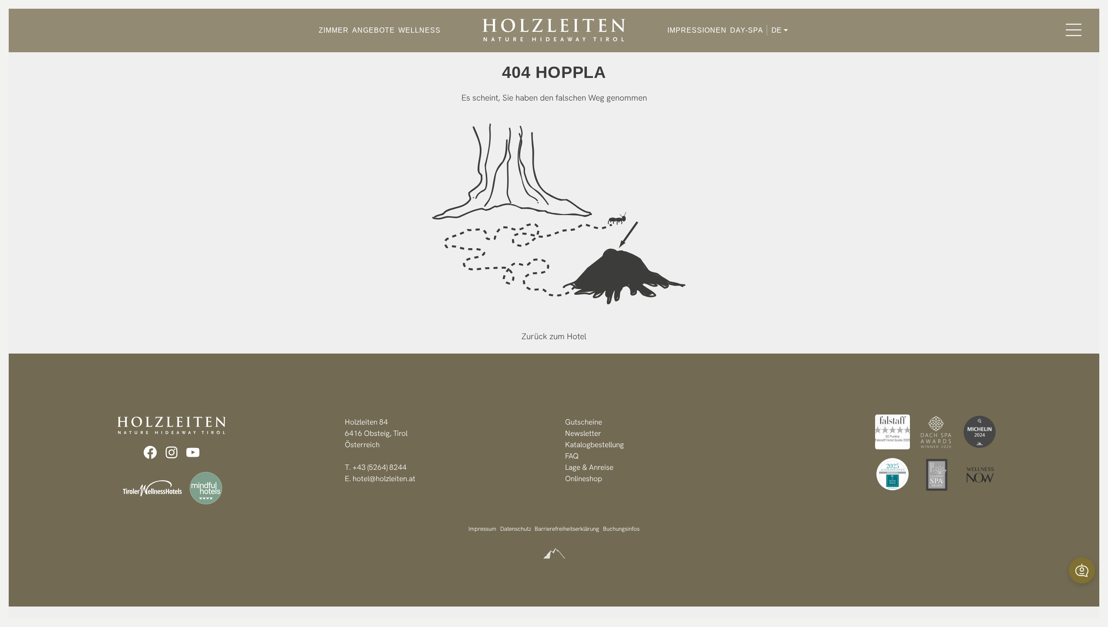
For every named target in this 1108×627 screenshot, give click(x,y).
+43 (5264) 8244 (380, 467)
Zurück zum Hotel (554, 336)
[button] (1082, 570)
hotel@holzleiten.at (384, 478)
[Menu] (1074, 30)
